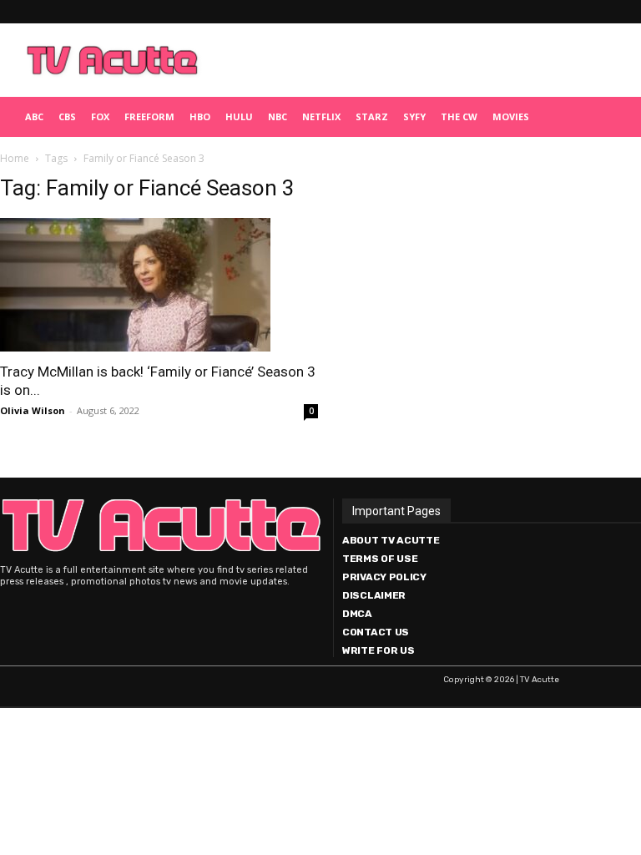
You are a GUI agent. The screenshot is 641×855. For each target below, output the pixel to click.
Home (14, 158)
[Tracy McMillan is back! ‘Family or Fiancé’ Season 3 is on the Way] (159, 285)
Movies (510, 116)
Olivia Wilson (32, 410)
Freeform (149, 116)
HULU (239, 116)
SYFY (414, 116)
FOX (100, 116)
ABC (34, 116)
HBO (199, 116)
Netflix (321, 116)
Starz (372, 116)
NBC (277, 116)
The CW (459, 116)
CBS (67, 116)
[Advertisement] (421, 60)
